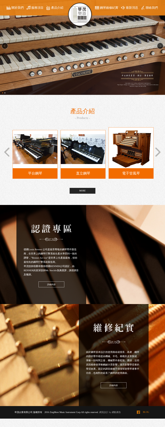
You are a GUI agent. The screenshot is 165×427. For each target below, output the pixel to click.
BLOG (146, 412)
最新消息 (132, 7)
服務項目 (37, 7)
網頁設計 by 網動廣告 (110, 412)
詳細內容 (51, 284)
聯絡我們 (152, 7)
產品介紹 (57, 7)
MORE (82, 190)
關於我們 (17, 7)
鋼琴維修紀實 (109, 7)
